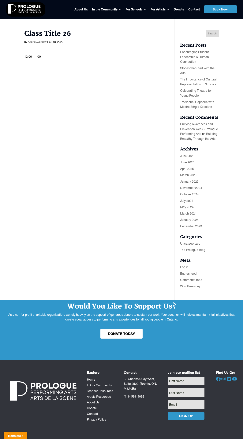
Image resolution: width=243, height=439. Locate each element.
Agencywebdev (37, 41)
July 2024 (186, 200)
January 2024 (189, 219)
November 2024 (191, 187)
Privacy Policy (96, 419)
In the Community (105, 9)
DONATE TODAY (121, 334)
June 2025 (187, 162)
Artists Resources (99, 396)
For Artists (158, 9)
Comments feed (191, 280)
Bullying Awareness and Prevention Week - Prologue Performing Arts (199, 128)
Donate (179, 9)
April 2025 (187, 168)
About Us (81, 9)
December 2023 (191, 226)
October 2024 (189, 194)
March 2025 (188, 175)
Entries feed (188, 273)
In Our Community (99, 385)
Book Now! (220, 9)
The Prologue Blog (192, 249)
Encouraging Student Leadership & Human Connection (194, 56)
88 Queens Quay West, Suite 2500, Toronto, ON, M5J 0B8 (140, 383)
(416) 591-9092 (134, 396)
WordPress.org (190, 286)
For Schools (134, 9)
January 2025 (189, 181)
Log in (184, 267)
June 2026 (187, 156)
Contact (194, 9)
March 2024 (188, 213)
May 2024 (187, 207)
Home (91, 379)
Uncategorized (190, 243)
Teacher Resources (100, 390)
